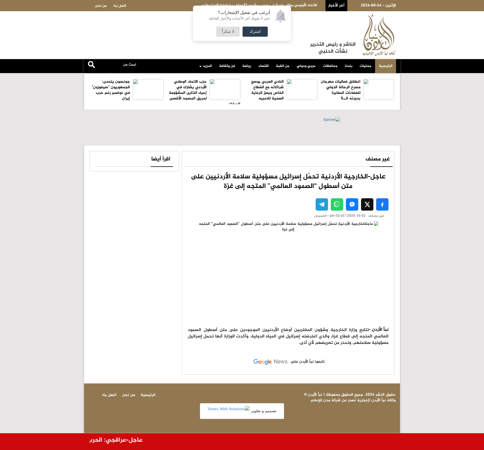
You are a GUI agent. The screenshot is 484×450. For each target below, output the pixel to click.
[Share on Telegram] (322, 204)
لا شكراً (228, 32)
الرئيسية (385, 66)
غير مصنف (378, 159)
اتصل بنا (119, 6)
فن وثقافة (227, 66)
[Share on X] (367, 204)
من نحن (101, 6)
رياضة (246, 66)
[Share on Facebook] (382, 204)
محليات (365, 66)
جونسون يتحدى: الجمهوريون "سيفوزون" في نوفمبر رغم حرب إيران (111, 90)
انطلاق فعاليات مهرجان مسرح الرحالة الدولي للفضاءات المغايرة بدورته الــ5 (340, 90)
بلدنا (348, 66)
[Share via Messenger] (352, 204)
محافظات (330, 66)
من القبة (282, 66)
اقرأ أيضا (160, 159)
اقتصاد (263, 66)
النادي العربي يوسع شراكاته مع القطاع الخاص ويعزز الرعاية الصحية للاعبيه (267, 90)
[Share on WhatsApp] (337, 204)
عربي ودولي (306, 66)
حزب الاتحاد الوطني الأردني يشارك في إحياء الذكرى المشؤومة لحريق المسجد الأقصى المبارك (204, 92)
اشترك (255, 32)
